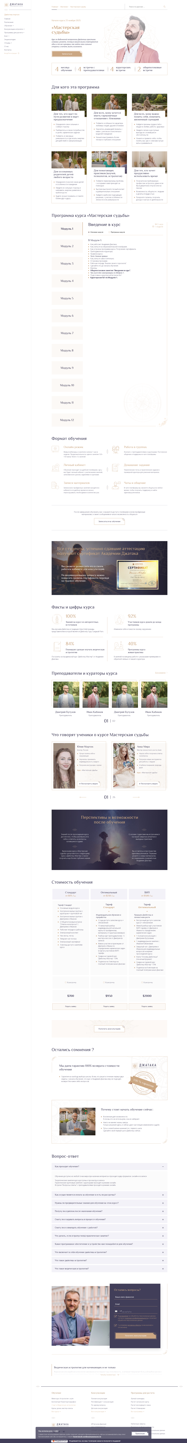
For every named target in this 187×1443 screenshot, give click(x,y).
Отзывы (7, 43)
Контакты (7, 50)
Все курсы (55, 1411)
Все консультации (97, 1411)
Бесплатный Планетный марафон (64, 1402)
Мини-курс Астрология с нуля (62, 1399)
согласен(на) (123, 1316)
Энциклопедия (9, 39)
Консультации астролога (13, 29)
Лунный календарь (137, 1399)
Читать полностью (108, 1375)
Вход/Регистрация (10, 53)
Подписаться (61, 1441)
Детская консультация (99, 1408)
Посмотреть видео (89, 784)
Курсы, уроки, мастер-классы (62, 1408)
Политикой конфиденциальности (87, 1437)
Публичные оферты (138, 1424)
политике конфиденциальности (136, 1318)
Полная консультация (99, 1399)
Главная (7, 19)
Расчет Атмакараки (138, 1408)
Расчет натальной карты (140, 1402)
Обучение (8, 26)
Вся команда (160, 672)
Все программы (137, 1411)
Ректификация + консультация (102, 1402)
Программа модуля (118, 232)
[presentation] (83, 797)
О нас (6, 46)
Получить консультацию (109, 1029)
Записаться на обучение (109, 521)
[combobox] (116, 1311)
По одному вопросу (98, 1405)
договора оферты (134, 1325)
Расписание (8, 22)
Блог (6, 36)
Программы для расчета (13, 33)
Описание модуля (96, 232)
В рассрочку (71, 982)
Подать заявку (70, 1006)
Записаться (67, 54)
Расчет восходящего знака (141, 1405)
